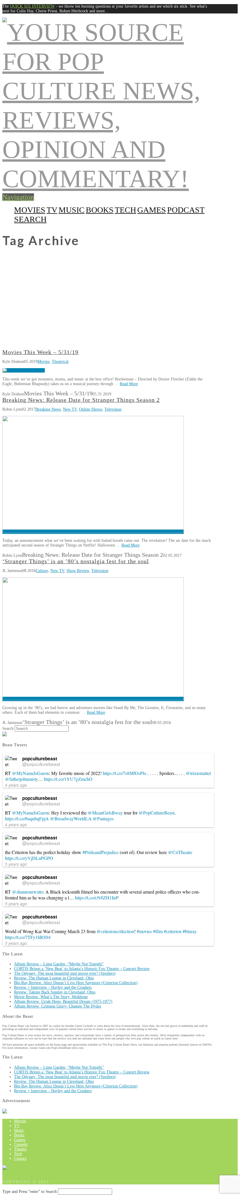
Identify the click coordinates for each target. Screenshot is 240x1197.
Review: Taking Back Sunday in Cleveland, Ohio (54, 992)
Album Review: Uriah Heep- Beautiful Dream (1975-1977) (63, 1001)
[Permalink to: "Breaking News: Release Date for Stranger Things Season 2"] (93, 532)
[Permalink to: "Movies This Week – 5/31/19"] (23, 370)
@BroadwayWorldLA (71, 818)
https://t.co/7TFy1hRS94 (28, 937)
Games (151, 209)
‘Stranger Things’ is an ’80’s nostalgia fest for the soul (75, 561)
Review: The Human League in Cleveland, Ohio (54, 978)
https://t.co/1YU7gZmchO (68, 779)
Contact (20, 1158)
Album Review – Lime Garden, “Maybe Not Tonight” (59, 964)
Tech (125, 209)
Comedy (21, 1144)
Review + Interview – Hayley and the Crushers (53, 987)
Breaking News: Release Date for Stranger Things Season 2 (81, 400)
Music (72, 209)
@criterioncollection (115, 931)
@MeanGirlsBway (105, 813)
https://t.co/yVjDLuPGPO (29, 858)
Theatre (20, 1149)
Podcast (186, 209)
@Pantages (103, 818)
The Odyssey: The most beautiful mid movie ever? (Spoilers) (65, 973)
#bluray (190, 931)
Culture (42, 570)
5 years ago (16, 864)
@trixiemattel (198, 773)
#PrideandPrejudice (101, 852)
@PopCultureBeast (156, 813)
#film (158, 931)
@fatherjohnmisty (21, 779)
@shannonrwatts (27, 892)
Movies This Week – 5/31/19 (40, 352)
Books (100, 209)
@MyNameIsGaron (30, 773)
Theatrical (60, 361)
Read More (129, 384)
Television (112, 409)
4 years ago (16, 785)
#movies (144, 931)
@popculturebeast (41, 764)
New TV (70, 409)
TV (52, 209)
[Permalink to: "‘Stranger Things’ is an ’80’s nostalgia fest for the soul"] (93, 699)
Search (7, 728)
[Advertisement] (120, 305)
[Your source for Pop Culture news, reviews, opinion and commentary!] (108, 179)
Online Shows (90, 409)
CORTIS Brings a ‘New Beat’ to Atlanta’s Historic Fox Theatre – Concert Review (82, 969)
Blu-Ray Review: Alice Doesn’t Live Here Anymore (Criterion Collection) (76, 983)
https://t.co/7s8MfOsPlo (124, 773)
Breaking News (48, 409)
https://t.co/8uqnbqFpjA (27, 818)
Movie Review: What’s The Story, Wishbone (51, 997)
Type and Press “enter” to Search (29, 1191)
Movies (29, 209)
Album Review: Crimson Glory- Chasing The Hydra (57, 1006)
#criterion (172, 931)
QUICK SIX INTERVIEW (32, 6)
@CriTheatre (180, 852)
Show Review (77, 570)
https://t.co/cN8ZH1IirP (97, 897)
